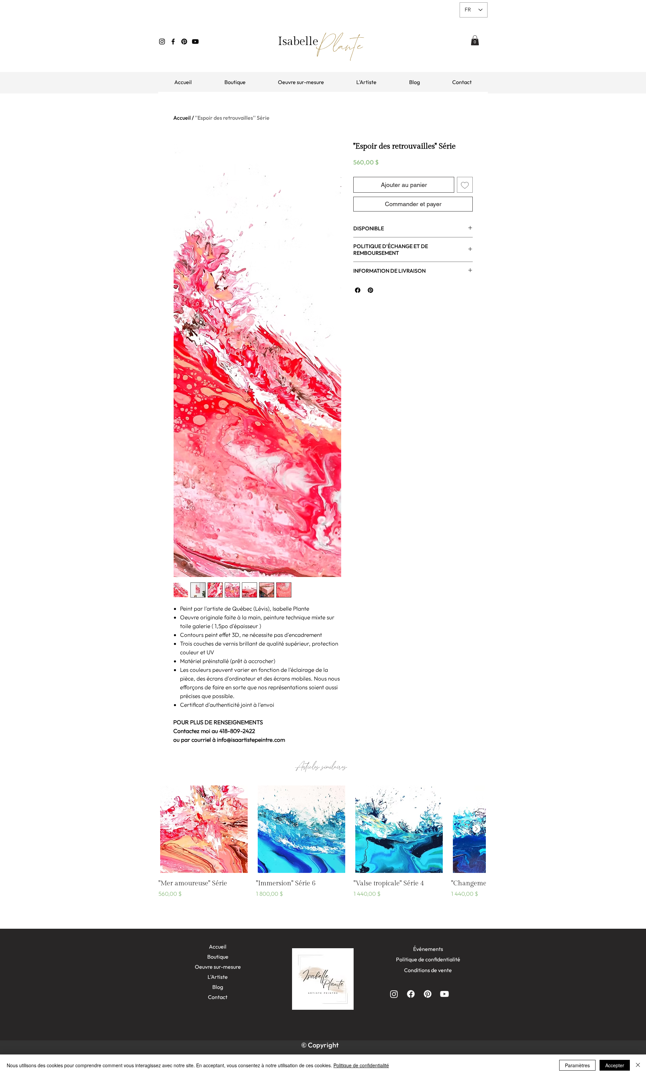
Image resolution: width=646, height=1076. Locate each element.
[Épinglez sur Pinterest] (370, 290)
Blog (217, 987)
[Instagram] (162, 41)
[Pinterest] (184, 41)
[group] (322, 846)
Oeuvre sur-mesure (218, 966)
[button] (475, 40)
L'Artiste (218, 976)
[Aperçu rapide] (203, 829)
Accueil (182, 117)
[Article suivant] (476, 829)
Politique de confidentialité (361, 1065)
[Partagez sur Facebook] (358, 290)
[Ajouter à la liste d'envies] (465, 185)
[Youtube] (195, 41)
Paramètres (577, 1065)
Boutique (217, 956)
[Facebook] (173, 41)
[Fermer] (638, 1065)
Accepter (614, 1065)
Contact (217, 997)
